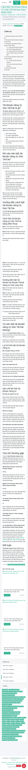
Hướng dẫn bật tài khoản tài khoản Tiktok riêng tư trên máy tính (15, 53)
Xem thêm (7, 595)
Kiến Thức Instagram (8, 669)
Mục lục (9, 31)
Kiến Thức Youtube (8, 665)
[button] (4, 2)
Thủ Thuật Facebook (8, 681)
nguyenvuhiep (10, 24)
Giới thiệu (4, 762)
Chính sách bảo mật (17, 762)
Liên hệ (9, 762)
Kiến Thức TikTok (21, 14)
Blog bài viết (11, 14)
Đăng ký (24, 2)
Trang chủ (3, 14)
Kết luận (7, 70)
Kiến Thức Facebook (8, 673)
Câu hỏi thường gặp (10, 68)
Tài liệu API (18, 764)
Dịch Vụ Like (16, 758)
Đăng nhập (17, 2)
